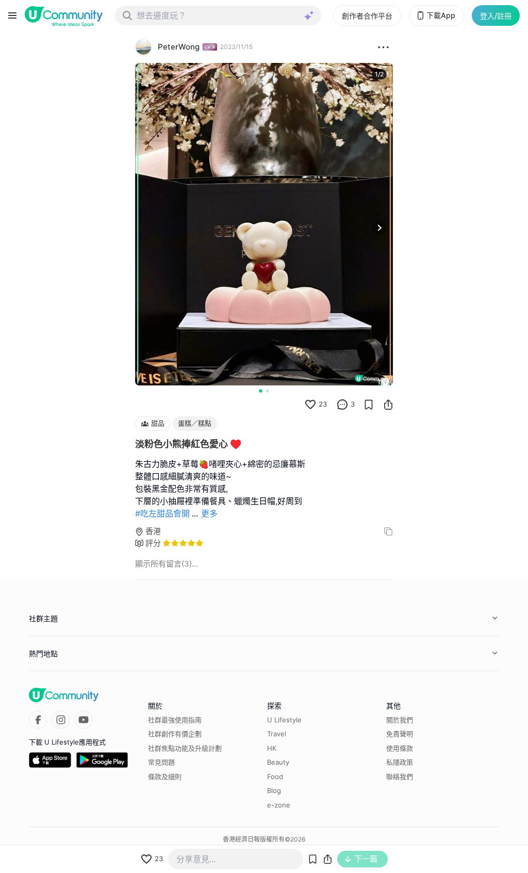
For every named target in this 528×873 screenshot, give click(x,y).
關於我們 (399, 720)
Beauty (278, 762)
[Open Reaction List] (383, 47)
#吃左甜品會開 (162, 513)
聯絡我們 (399, 776)
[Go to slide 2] (267, 391)
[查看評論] (342, 404)
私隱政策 (399, 762)
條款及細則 (165, 776)
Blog (274, 790)
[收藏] (368, 404)
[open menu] (12, 15)
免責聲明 (399, 734)
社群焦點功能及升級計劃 (185, 748)
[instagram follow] (61, 719)
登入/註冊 (496, 15)
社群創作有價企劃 (175, 734)
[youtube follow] (83, 719)
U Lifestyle (284, 720)
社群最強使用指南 (175, 720)
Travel (276, 734)
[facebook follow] (38, 719)
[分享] (388, 404)
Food (275, 776)
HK (271, 748)
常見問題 (161, 762)
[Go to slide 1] (260, 390)
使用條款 (399, 748)
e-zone (278, 805)
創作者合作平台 (367, 15)
